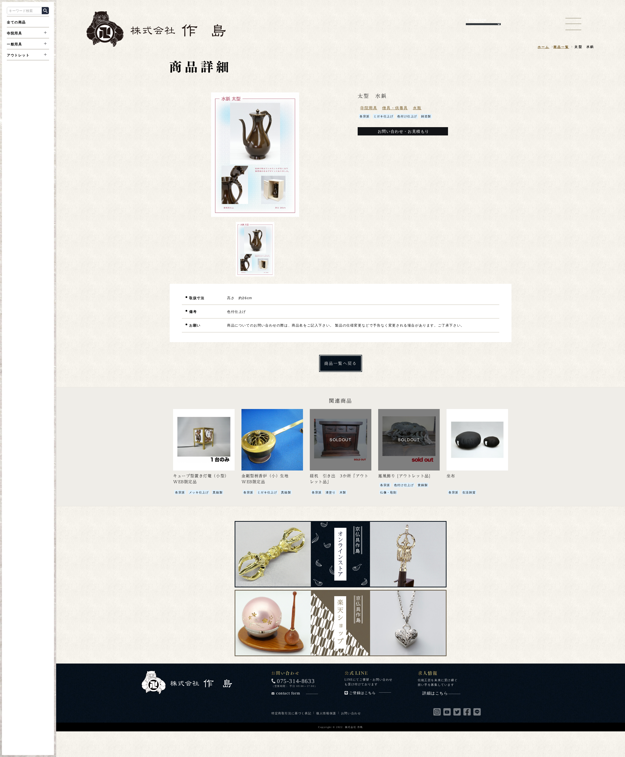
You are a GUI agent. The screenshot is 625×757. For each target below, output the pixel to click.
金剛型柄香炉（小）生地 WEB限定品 (267, 479)
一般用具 (14, 43)
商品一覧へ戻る (340, 363)
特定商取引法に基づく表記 (291, 713)
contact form (288, 693)
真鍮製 (218, 492)
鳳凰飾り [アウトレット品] (404, 476)
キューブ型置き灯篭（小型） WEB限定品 (202, 479)
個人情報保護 (326, 713)
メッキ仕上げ (199, 492)
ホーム (544, 47)
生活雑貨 (469, 492)
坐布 (451, 476)
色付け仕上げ (407, 116)
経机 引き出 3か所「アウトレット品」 (339, 479)
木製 (343, 492)
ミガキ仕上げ (384, 116)
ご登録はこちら (362, 693)
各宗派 (365, 116)
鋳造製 (426, 116)
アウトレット (18, 54)
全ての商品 (16, 22)
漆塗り (331, 492)
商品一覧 (561, 47)
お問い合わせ (351, 713)
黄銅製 (423, 485)
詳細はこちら (435, 693)
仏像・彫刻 (388, 492)
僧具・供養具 (395, 108)
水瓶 (417, 108)
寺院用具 (14, 33)
